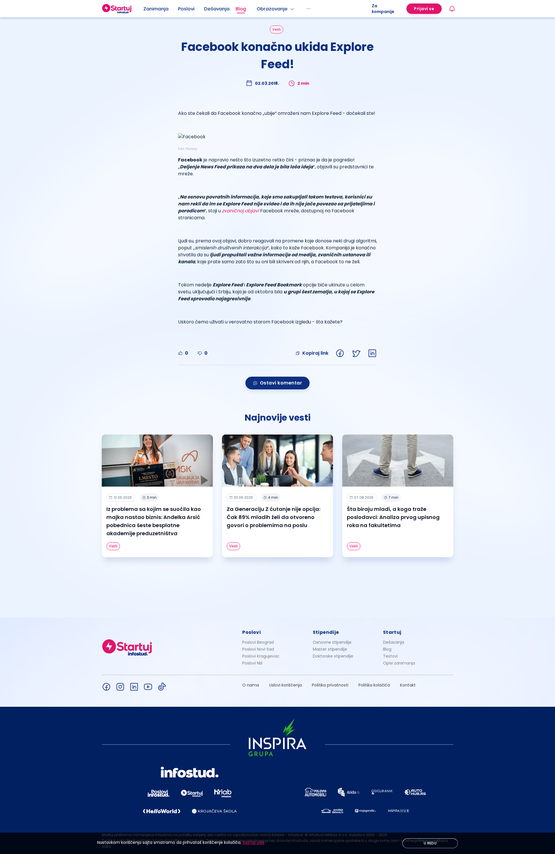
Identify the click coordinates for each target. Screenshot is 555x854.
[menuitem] (160, 9)
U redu (430, 843)
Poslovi (186, 8)
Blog (241, 8)
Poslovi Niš (252, 663)
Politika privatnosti (330, 685)
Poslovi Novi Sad (258, 649)
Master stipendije (330, 649)
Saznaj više (253, 842)
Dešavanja (393, 642)
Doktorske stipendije (333, 656)
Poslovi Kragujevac (261, 656)
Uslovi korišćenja (285, 685)
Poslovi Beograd (258, 642)
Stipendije (326, 632)
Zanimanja (156, 8)
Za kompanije (383, 8)
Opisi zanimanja (399, 663)
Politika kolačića (374, 685)
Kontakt (408, 685)
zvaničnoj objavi (240, 210)
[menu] (257, 8)
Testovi (390, 656)
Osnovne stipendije (332, 642)
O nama (250, 685)
